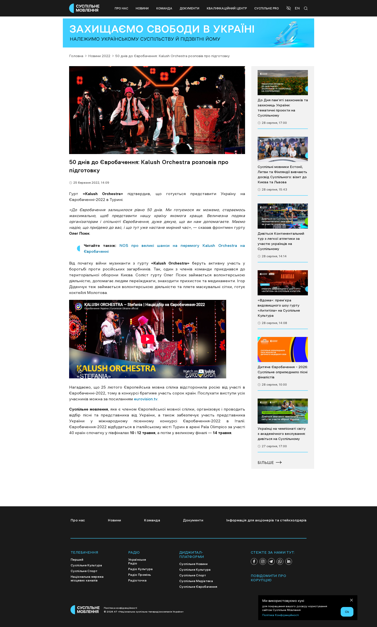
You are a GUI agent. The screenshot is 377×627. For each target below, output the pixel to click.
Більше (266, 463)
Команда (164, 8)
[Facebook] (254, 561)
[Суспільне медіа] (283, 82)
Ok (347, 611)
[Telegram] (271, 561)
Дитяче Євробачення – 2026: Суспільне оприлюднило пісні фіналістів (283, 372)
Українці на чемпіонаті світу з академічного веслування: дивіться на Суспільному (282, 434)
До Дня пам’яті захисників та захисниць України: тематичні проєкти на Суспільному (283, 107)
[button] (289, 8)
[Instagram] (262, 561)
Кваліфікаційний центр (227, 8)
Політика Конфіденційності (280, 615)
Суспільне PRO (266, 8)
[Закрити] (351, 601)
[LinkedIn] (288, 561)
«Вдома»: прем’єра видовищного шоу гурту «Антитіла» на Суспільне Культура (279, 307)
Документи (189, 8)
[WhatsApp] (280, 561)
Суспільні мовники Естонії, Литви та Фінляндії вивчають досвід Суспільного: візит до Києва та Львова (282, 174)
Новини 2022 (99, 56)
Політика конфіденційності (120, 608)
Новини (142, 8)
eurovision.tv (145, 399)
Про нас (121, 8)
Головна (76, 56)
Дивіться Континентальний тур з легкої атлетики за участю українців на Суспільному (281, 241)
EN (297, 8)
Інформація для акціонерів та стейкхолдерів (266, 520)
